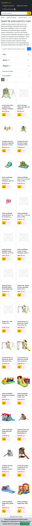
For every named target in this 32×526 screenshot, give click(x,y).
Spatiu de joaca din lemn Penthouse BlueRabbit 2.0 (23, 431)
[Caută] (29, 13)
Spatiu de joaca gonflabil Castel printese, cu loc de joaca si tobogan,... (7, 251)
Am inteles (25, 524)
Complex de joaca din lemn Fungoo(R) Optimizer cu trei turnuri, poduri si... (8, 143)
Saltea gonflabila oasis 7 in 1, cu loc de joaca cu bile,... (23, 179)
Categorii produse (8, 6)
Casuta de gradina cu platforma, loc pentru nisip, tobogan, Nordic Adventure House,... (23, 467)
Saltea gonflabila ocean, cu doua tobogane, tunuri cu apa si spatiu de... (23, 251)
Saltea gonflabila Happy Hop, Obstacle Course (8, 395)
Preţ (4, 54)
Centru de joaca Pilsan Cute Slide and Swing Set (23, 106)
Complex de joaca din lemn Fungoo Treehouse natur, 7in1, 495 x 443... (22, 143)
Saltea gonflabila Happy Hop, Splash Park (7, 503)
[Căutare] (29, 49)
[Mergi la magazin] (4, 114)
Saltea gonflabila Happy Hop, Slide (22, 502)
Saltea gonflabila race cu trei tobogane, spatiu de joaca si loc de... (8, 179)
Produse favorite (7, 9)
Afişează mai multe (16, 517)
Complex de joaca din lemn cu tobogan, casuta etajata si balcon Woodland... (7, 467)
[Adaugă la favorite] (8, 114)
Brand (6, 60)
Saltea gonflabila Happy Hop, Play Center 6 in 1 (22, 395)
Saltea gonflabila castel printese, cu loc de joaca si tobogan (7, 215)
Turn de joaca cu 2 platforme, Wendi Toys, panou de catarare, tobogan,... (23, 323)
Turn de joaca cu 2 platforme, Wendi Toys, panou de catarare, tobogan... (23, 359)
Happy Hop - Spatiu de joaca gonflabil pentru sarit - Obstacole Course (23, 287)
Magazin (7, 66)
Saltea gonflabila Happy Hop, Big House (7, 431)
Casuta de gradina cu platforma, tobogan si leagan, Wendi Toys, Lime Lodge (7, 107)
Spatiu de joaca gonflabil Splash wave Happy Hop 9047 (7, 287)
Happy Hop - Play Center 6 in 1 (7, 322)
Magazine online (22, 6)
